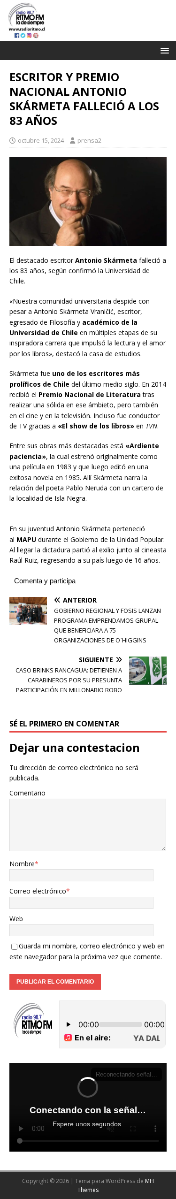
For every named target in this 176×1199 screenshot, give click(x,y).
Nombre (22, 863)
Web (16, 918)
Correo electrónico (37, 890)
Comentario (27, 792)
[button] (163, 50)
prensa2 (89, 140)
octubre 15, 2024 (41, 140)
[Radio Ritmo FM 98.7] (88, 35)
